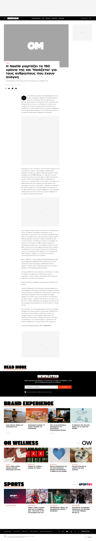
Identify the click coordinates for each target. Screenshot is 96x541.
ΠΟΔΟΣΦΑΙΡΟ (31, 505)
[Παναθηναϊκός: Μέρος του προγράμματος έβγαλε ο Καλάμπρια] (59, 496)
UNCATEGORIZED (10, 505)
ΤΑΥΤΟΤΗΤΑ (17, 531)
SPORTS (14, 485)
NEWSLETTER (85, 531)
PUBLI (7, 63)
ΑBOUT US (25, 531)
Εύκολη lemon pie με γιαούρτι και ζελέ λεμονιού (79, 468)
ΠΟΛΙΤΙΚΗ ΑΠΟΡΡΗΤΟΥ (46, 531)
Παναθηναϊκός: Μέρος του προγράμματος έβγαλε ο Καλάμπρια (59, 509)
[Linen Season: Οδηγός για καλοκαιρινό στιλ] (15, 415)
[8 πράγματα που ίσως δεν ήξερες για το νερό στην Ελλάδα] (81, 415)
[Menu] (4, 18)
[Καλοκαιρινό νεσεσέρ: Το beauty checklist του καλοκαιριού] (37, 415)
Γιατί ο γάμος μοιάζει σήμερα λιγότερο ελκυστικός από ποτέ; (13, 468)
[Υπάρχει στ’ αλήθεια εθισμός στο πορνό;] (37, 455)
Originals (54, 18)
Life (43, 18)
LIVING (8, 464)
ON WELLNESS (21, 443)
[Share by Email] (16, 88)
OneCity (48, 18)
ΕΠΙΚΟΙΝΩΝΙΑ (7, 531)
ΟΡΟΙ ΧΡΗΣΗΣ (34, 531)
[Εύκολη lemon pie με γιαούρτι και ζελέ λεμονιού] (81, 455)
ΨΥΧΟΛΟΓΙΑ (31, 464)
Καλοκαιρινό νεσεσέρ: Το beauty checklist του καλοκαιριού (36, 426)
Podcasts (61, 18)
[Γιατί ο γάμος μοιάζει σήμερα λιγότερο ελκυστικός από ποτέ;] (15, 455)
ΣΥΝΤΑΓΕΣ (75, 464)
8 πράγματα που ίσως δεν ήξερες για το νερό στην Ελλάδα (81, 426)
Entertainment (36, 18)
